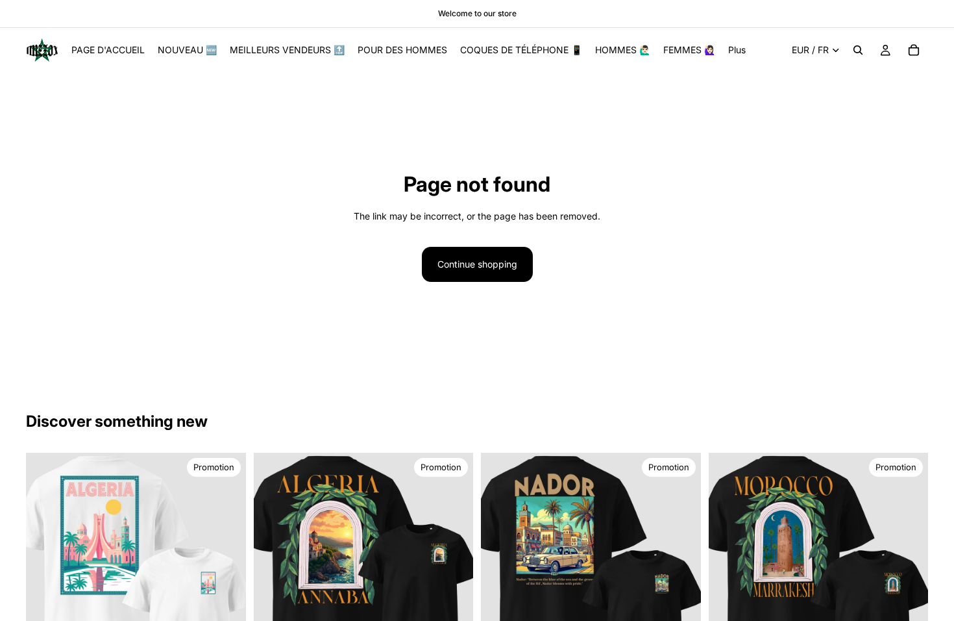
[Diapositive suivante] (681, 563)
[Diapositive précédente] (500, 563)
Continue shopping (477, 264)
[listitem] (737, 50)
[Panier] (913, 50)
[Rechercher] (858, 50)
